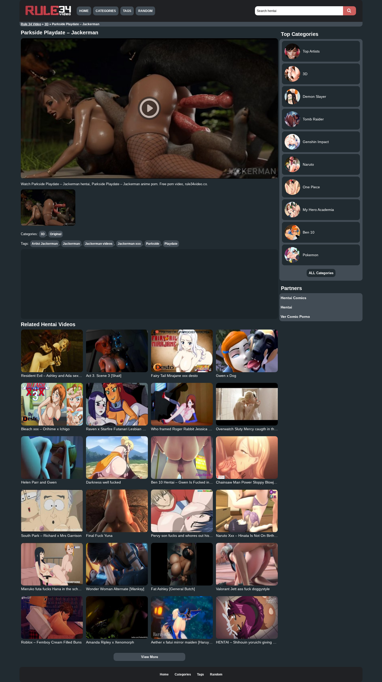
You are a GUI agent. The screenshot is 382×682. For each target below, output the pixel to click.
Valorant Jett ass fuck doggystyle (243, 589)
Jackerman (71, 244)
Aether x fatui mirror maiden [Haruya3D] (184, 642)
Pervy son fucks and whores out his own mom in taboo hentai (201, 535)
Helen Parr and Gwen (39, 482)
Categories (106, 11)
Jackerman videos (99, 244)
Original (55, 234)
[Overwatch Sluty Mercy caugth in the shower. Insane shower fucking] (247, 404)
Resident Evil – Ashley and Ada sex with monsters (61, 376)
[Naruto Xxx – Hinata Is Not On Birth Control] (247, 511)
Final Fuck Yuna (99, 535)
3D (46, 24)
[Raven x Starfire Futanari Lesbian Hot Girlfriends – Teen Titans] (117, 404)
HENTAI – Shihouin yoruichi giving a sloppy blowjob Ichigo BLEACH (271, 642)
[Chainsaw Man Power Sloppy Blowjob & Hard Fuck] (247, 457)
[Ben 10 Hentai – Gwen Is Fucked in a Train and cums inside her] (182, 457)
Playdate (170, 244)
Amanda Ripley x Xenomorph (110, 642)
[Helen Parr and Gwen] (52, 457)
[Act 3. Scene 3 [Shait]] (117, 351)
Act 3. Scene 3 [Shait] (103, 376)
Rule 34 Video (31, 24)
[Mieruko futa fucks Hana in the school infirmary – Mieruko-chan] (52, 564)
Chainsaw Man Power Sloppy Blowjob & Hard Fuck (257, 482)
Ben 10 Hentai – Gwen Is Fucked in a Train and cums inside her (203, 482)
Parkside (152, 244)
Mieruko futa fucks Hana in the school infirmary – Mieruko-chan (73, 589)
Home (84, 11)
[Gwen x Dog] (247, 351)
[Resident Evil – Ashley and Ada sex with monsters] (52, 351)
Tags (127, 11)
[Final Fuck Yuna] (117, 511)
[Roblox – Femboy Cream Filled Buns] (52, 617)
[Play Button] (149, 108)
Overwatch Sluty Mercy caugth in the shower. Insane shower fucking (272, 429)
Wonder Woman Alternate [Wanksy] (115, 589)
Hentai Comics (293, 298)
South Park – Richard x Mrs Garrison (51, 535)
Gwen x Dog (226, 376)
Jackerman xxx (129, 244)
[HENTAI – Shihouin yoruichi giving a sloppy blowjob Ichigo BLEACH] (247, 617)
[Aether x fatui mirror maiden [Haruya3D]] (182, 617)
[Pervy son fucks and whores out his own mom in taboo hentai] (182, 511)
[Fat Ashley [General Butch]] (182, 564)
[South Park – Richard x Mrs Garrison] (52, 511)
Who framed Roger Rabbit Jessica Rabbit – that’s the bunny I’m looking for (212, 429)
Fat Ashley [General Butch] (173, 589)
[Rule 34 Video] (48, 15)
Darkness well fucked (103, 482)
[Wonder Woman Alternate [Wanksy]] (117, 564)
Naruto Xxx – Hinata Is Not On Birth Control (251, 535)
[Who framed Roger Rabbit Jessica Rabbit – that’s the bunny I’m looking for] (182, 404)
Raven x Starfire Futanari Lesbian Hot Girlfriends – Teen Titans (137, 429)
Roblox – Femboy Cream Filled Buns (51, 642)
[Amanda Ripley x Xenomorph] (117, 617)
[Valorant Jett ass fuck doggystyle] (247, 564)
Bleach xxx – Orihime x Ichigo (45, 429)
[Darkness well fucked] (117, 457)
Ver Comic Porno (295, 316)
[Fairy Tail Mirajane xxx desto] (182, 351)
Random (145, 11)
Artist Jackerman (45, 244)
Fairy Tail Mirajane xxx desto (174, 376)
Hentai (286, 307)
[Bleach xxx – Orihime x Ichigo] (52, 404)
